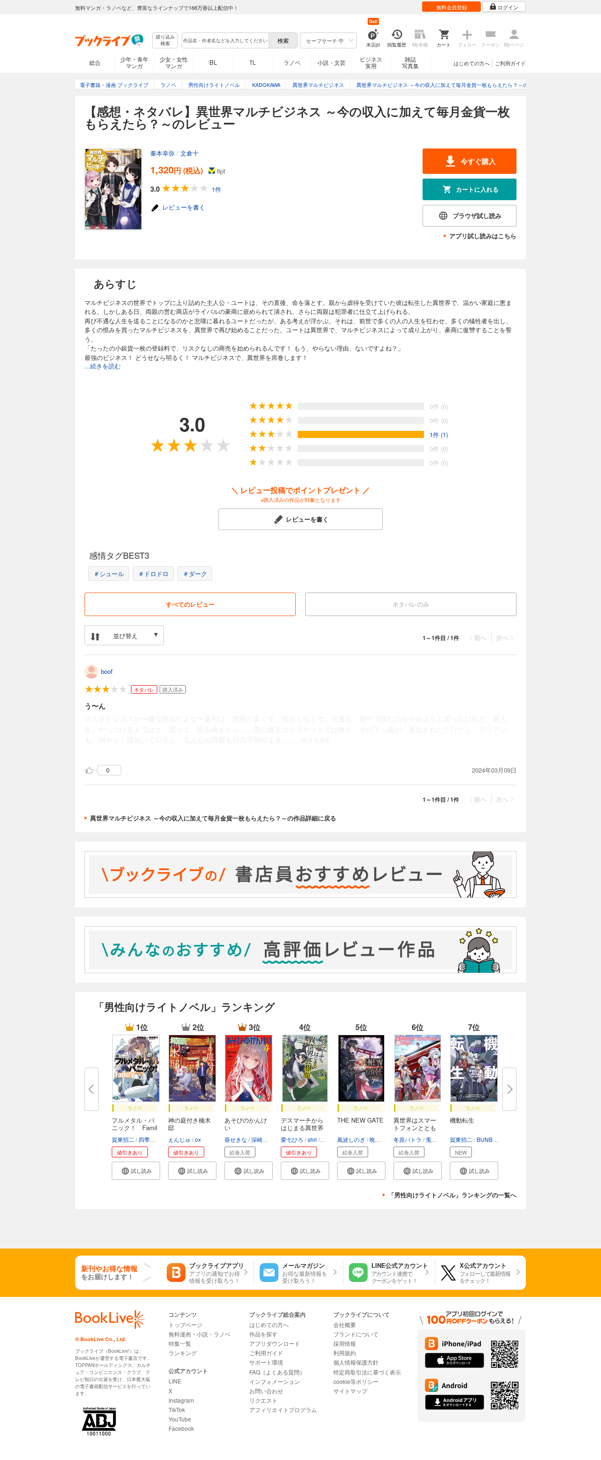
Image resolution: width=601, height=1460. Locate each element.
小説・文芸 (331, 62)
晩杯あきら (384, 1139)
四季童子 (150, 1139)
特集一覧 (180, 1343)
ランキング (183, 1353)
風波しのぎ (351, 1139)
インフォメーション (274, 1381)
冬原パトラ (407, 1139)
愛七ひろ (292, 1139)
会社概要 (344, 1324)
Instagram (181, 1400)
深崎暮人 (262, 1139)
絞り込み (165, 40)
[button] (136, 1171)
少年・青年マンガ (134, 62)
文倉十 (189, 152)
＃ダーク (195, 573)
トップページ (185, 1324)
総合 (94, 62)
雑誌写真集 (410, 62)
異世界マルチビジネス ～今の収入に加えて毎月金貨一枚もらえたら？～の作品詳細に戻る (213, 817)
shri (312, 1139)
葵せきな (235, 1139)
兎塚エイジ (440, 1139)
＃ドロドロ (153, 573)
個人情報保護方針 (355, 1362)
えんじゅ (179, 1139)
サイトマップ (350, 1391)
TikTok (177, 1409)
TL (252, 62)
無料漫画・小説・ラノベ (200, 1334)
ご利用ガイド (510, 63)
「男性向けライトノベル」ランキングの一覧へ (452, 1194)
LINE (175, 1381)
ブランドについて (355, 1334)
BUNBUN (489, 1139)
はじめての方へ (472, 63)
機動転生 (462, 1120)
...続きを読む (103, 365)
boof (107, 671)
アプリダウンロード (274, 1343)
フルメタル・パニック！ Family (134, 1128)
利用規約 (344, 1353)
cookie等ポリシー (355, 1381)
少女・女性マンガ (174, 62)
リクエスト (263, 1400)
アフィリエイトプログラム (283, 1409)
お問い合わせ (266, 1391)
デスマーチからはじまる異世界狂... (302, 1128)
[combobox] (225, 40)
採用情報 (344, 1343)
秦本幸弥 (162, 152)
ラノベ (292, 62)
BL (213, 62)
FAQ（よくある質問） (277, 1372)
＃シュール (108, 573)
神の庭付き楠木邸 (189, 1124)
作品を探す (263, 1334)
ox (198, 1139)
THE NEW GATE (360, 1120)
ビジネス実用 (371, 62)
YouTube (180, 1419)
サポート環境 (266, 1362)
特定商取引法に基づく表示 (367, 1372)
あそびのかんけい (245, 1124)
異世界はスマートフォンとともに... (414, 1128)
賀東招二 (123, 1139)
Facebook (181, 1428)
